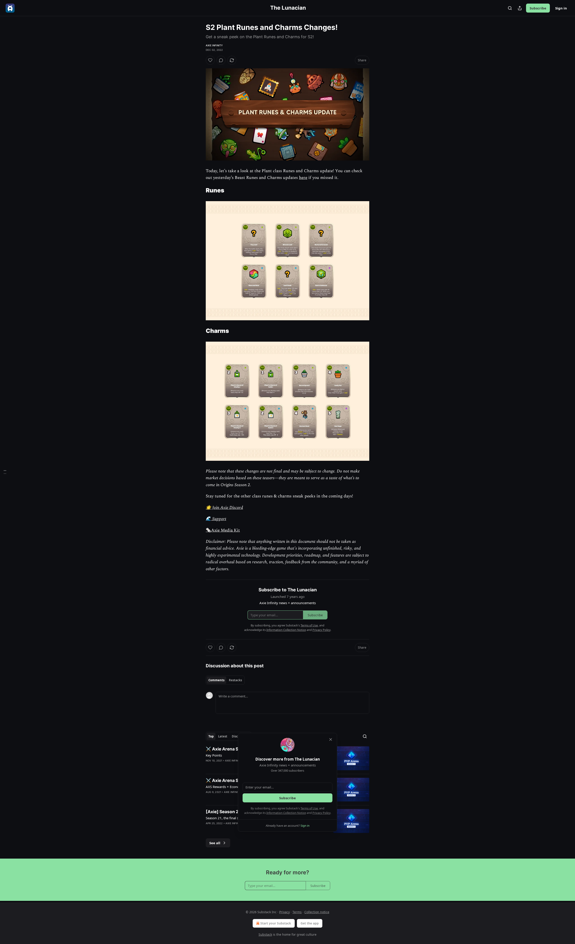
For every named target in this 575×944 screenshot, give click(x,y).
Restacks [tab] (235, 680)
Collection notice (316, 912)
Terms (297, 912)
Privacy (284, 912)
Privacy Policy (321, 813)
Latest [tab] (222, 736)
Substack (265, 934)
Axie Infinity (214, 45)
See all (214, 843)
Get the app (310, 923)
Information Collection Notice (286, 813)
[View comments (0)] (221, 60)
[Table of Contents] (5, 472)
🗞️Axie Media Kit (223, 530)
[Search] (509, 8)
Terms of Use (309, 808)
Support (218, 519)
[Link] (199, 190)
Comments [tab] (216, 680)
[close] (330, 739)
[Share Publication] (519, 8)
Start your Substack (275, 923)
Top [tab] (211, 736)
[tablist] (225, 680)
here (303, 177)
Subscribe (538, 8)
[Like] (210, 60)
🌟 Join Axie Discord (224, 507)
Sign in (561, 8)
